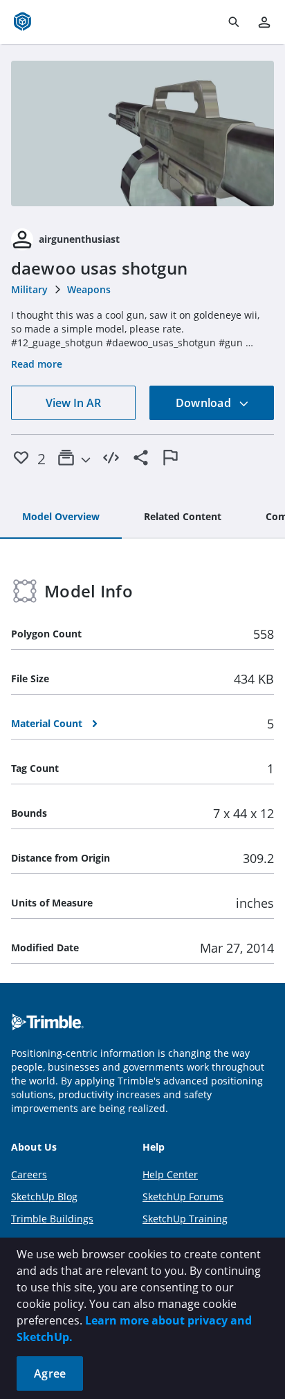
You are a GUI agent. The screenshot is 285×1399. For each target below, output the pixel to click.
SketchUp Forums (182, 1196)
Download (205, 402)
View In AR (73, 402)
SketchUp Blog (44, 1196)
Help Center (170, 1174)
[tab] (61, 517)
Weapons (89, 289)
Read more (36, 363)
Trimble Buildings (52, 1218)
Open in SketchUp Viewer (142, 133)
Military (29, 289)
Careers (29, 1174)
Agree (50, 1373)
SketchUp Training (185, 1218)
